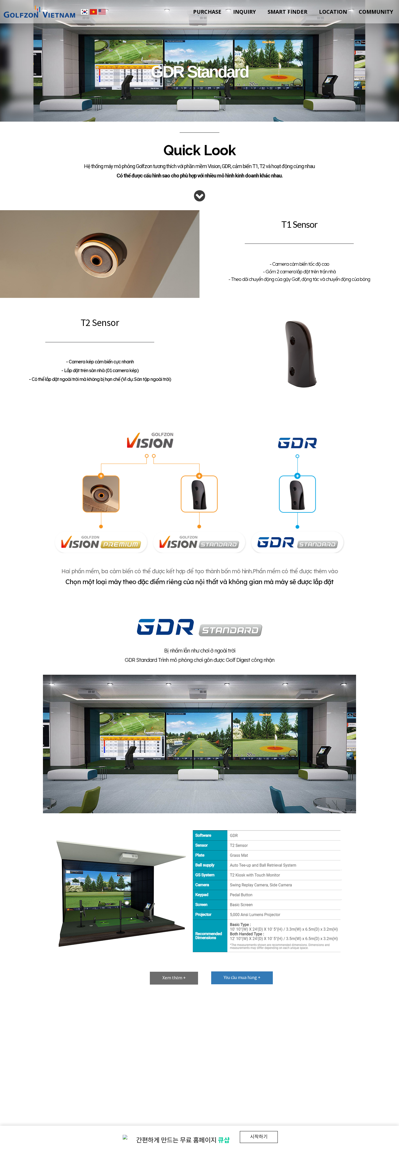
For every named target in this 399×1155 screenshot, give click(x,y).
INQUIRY (244, 11)
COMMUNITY (376, 11)
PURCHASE (207, 11)
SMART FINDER (287, 11)
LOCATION (333, 11)
